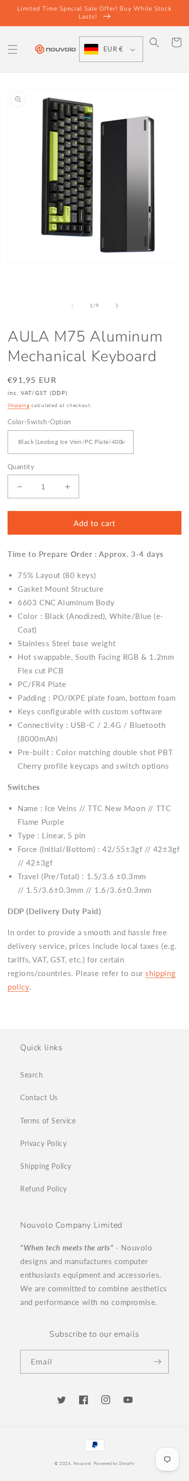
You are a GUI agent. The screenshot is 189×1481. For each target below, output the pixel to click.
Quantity (21, 467)
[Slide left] (72, 306)
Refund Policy (43, 1188)
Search (31, 1074)
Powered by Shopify (114, 1463)
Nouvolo (83, 1463)
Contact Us (39, 1097)
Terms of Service (48, 1120)
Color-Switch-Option (39, 422)
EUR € (113, 49)
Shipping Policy (46, 1166)
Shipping (19, 405)
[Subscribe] (157, 1362)
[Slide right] (117, 306)
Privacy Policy (43, 1143)
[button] (13, 49)
